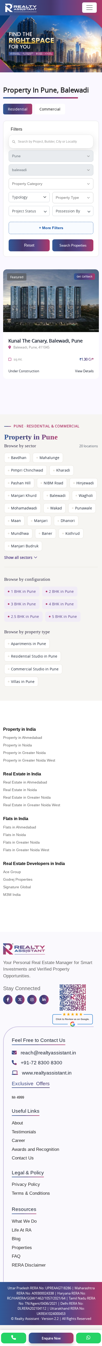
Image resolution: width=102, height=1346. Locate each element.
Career (18, 1140)
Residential (17, 109)
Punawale (83, 508)
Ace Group (12, 872)
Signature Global (17, 887)
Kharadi (63, 470)
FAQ (16, 1256)
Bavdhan (18, 457)
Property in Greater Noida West (29, 760)
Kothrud (72, 533)
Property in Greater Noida (24, 753)
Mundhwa (20, 533)
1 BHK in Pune (23, 591)
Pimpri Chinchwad (27, 470)
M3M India (12, 894)
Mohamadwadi (24, 508)
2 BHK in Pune (61, 591)
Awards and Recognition (35, 1149)
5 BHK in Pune (64, 616)
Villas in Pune (23, 681)
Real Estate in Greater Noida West (31, 805)
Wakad (56, 508)
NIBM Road (53, 483)
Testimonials (24, 1131)
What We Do (24, 1221)
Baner (47, 533)
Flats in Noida (14, 835)
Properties (22, 1247)
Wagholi (86, 495)
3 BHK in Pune (23, 604)
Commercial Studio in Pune (35, 669)
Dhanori (68, 520)
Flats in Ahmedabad (19, 827)
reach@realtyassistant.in (48, 1052)
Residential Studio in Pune (34, 656)
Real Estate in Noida (20, 790)
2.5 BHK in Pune (25, 616)
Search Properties (73, 245)
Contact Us (23, 1158)
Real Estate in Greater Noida (27, 797)
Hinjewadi (85, 483)
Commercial (49, 109)
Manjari (41, 520)
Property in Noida (17, 745)
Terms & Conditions (31, 1193)
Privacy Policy (26, 1184)
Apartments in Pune (28, 643)
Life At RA (21, 1230)
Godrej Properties (17, 879)
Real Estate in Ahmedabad (25, 782)
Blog (16, 1238)
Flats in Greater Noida (21, 842)
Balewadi (58, 495)
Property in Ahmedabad (22, 737)
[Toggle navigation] (89, 7)
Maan (16, 520)
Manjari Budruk (24, 546)
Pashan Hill (21, 483)
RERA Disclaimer (29, 1265)
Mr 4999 (18, 1097)
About (17, 1123)
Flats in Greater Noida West (26, 850)
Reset (29, 245)
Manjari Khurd (24, 495)
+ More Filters (51, 228)
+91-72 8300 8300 (41, 1062)
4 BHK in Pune (61, 604)
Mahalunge (49, 457)
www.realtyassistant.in (47, 1073)
